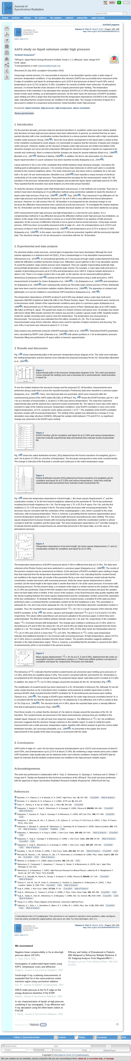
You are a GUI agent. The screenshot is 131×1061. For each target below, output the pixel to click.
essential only (96, 1058)
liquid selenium (32, 108)
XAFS (18, 49)
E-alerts (62, 1037)
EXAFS (102, 94)
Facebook (102, 1037)
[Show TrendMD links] (117, 1024)
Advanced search (109, 1050)
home (5, 18)
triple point (94, 678)
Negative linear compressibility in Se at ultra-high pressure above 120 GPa (39, 953)
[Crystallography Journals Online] (105, 3)
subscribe (82, 18)
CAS (21, 817)
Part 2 (88, 29)
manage (110, 1058)
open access (98, 18)
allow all (82, 1058)
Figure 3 (40, 475)
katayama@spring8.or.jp (49, 66)
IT (119, 2)
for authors (41, 18)
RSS (124, 1037)
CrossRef (94, 798)
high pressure (47, 108)
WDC (126, 2)
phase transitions (81, 108)
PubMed (54, 829)
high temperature (63, 108)
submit (70, 18)
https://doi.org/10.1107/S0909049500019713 (101, 31)
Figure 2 (40, 433)
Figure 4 (40, 544)
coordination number (49, 136)
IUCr (112, 2)
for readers (56, 18)
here (95, 919)
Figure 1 (40, 370)
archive (16, 18)
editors (28, 18)
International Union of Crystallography (71, 1055)
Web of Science (107, 798)
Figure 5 (40, 653)
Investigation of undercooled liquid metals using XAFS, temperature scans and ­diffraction (38, 965)
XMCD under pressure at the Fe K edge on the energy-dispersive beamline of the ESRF (38, 991)
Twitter (82, 1037)
